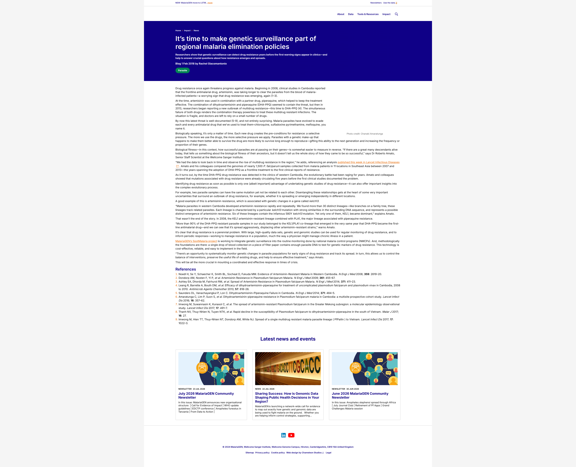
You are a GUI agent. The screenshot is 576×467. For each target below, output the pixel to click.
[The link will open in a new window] (283, 435)
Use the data (389, 3)
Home (178, 30)
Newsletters (376, 3)
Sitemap (250, 452)
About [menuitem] (340, 14)
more (210, 3)
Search (396, 13)
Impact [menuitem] (386, 14)
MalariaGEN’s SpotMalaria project (196, 241)
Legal (328, 452)
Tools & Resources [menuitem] (368, 14)
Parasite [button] (182, 70)
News (196, 30)
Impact (187, 30)
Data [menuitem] (351, 14)
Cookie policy (278, 452)
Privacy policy (262, 452)
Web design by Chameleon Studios (304, 452)
